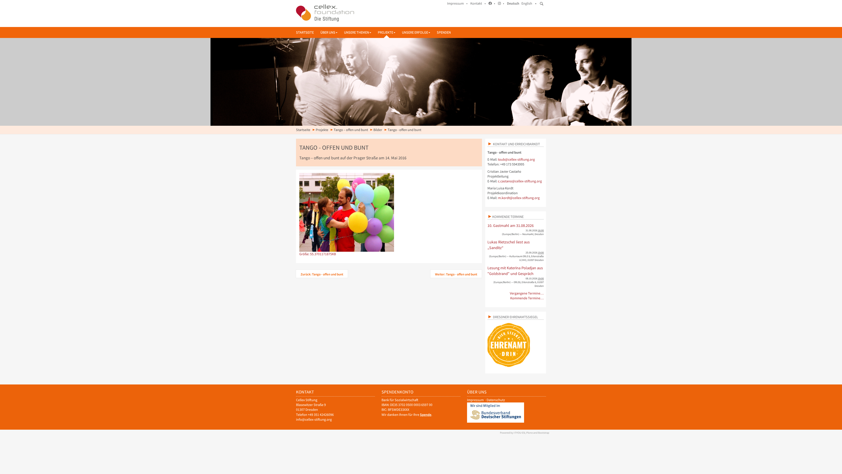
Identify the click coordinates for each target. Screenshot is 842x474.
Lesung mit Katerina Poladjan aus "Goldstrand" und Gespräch (515, 270)
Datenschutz (496, 400)
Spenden (444, 32)
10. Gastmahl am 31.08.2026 (510, 225)
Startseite (305, 32)
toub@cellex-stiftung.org (516, 159)
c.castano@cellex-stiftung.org (520, 181)
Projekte (385, 32)
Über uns (327, 32)
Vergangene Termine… (527, 293)
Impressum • (457, 3)
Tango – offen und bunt (351, 130)
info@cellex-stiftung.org (314, 419)
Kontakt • (478, 3)
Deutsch (513, 3)
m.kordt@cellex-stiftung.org (519, 198)
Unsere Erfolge (415, 32)
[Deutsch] (325, 13)
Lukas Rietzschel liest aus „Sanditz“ (508, 244)
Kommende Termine (508, 216)
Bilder (377, 130)
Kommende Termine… (527, 298)
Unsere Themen (356, 32)
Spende (425, 415)
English (526, 3)
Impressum (475, 400)
